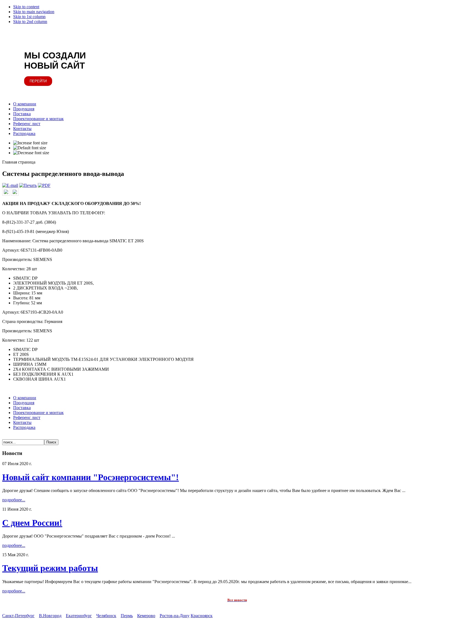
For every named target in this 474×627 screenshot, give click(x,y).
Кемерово (146, 615)
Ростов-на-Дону (175, 615)
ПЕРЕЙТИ (38, 81)
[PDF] (44, 185)
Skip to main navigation (33, 11)
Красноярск (202, 615)
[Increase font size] (30, 142)
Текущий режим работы (50, 568)
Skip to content (26, 6)
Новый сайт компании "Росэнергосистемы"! (90, 477)
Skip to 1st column (29, 16)
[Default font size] (29, 147)
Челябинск (106, 615)
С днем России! (32, 523)
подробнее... (13, 499)
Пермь (127, 615)
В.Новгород (50, 615)
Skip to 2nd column (30, 21)
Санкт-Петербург (18, 615)
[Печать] (28, 185)
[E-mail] (10, 185)
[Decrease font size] (31, 152)
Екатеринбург (79, 615)
